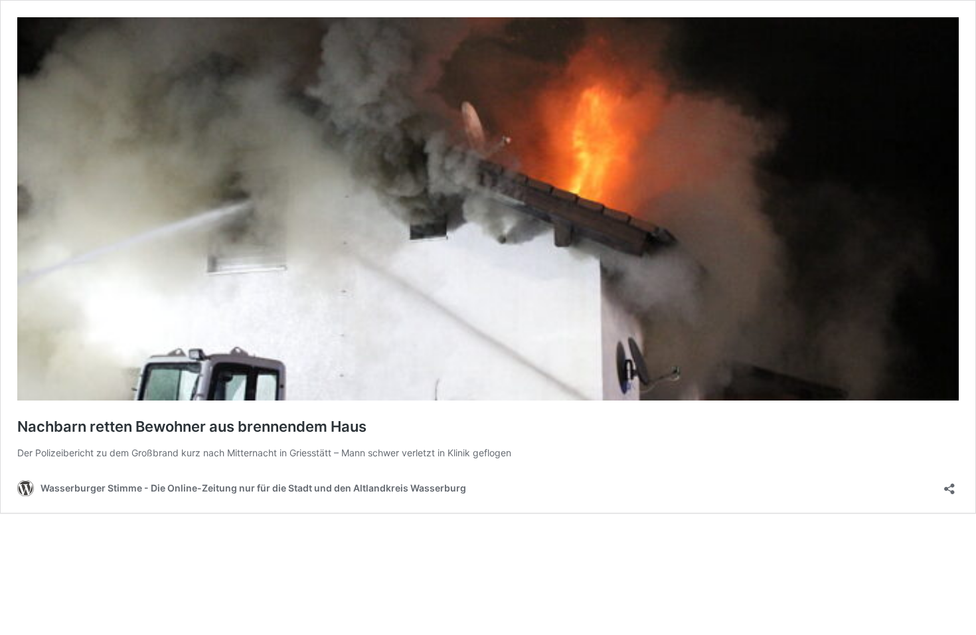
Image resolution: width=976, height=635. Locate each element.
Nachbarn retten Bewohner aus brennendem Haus (191, 426)
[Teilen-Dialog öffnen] (949, 484)
